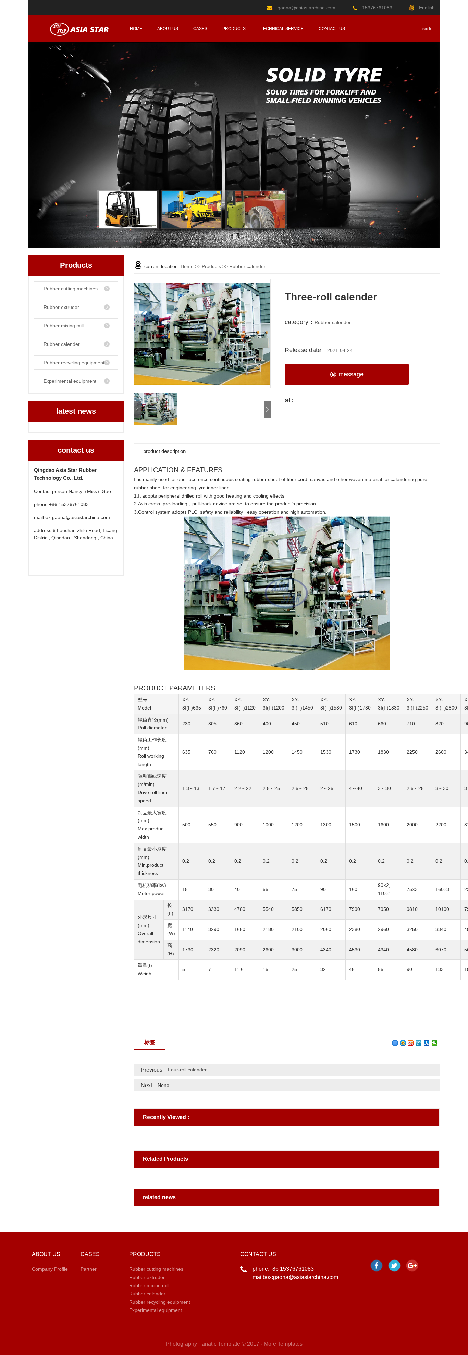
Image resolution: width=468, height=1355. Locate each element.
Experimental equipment (70, 381)
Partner (89, 1269)
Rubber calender (62, 344)
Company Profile (50, 1269)
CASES (200, 28)
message (351, 374)
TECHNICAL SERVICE (282, 28)
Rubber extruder (61, 307)
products (234, 28)
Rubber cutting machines (71, 288)
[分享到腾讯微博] (419, 1043)
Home (187, 266)
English (426, 7)
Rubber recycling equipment (74, 362)
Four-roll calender (187, 1069)
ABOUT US (167, 28)
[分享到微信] (435, 1043)
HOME (136, 28)
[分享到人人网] (427, 1043)
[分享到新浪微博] (411, 1043)
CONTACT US (332, 28)
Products (211, 266)
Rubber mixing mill (64, 325)
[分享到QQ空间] (403, 1043)
